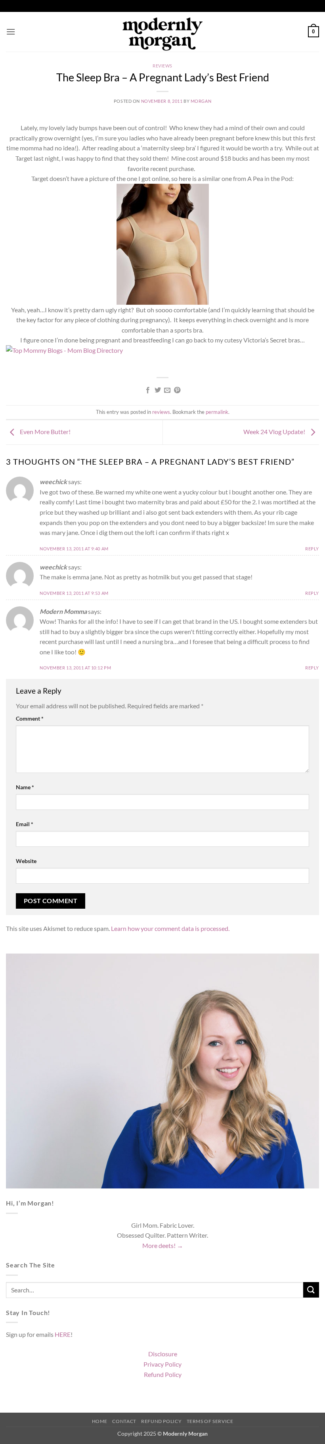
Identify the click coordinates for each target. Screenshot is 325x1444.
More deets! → (162, 1245)
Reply (312, 548)
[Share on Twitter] (158, 390)
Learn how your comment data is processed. (170, 928)
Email (24, 824)
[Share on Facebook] (148, 390)
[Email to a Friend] (167, 390)
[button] (10, 31)
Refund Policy (163, 1374)
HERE (63, 1334)
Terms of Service (210, 1421)
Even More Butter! (45, 431)
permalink (217, 412)
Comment (30, 718)
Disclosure (162, 1353)
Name (25, 787)
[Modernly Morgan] (162, 32)
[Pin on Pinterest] (177, 390)
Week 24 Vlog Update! (274, 431)
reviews (162, 65)
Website (26, 861)
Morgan (201, 101)
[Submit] (311, 1290)
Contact (124, 1421)
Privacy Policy (162, 1364)
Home (99, 1421)
